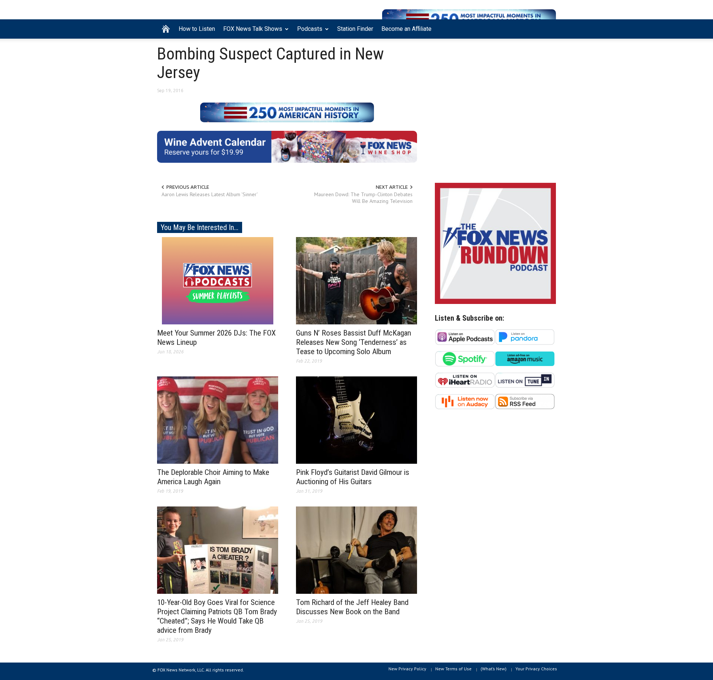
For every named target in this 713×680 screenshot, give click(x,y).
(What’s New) (494, 668)
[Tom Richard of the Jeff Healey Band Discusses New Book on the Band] (356, 549)
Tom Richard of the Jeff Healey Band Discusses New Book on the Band (352, 607)
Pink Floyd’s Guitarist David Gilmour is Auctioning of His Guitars (352, 477)
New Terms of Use (453, 668)
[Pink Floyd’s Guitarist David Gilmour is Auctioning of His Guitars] (356, 419)
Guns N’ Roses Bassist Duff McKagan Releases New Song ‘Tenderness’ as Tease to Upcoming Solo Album (353, 342)
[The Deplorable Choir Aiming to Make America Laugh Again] (217, 419)
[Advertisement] (495, 112)
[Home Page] (166, 29)
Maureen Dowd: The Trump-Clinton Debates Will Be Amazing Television (363, 197)
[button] (548, 28)
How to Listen (197, 28)
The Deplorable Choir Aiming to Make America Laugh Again (213, 477)
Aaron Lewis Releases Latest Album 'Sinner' (210, 194)
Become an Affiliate (406, 28)
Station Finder (355, 28)
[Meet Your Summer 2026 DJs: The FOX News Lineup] (217, 280)
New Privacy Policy (407, 668)
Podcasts (307, 32)
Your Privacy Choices (536, 668)
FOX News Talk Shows (250, 32)
